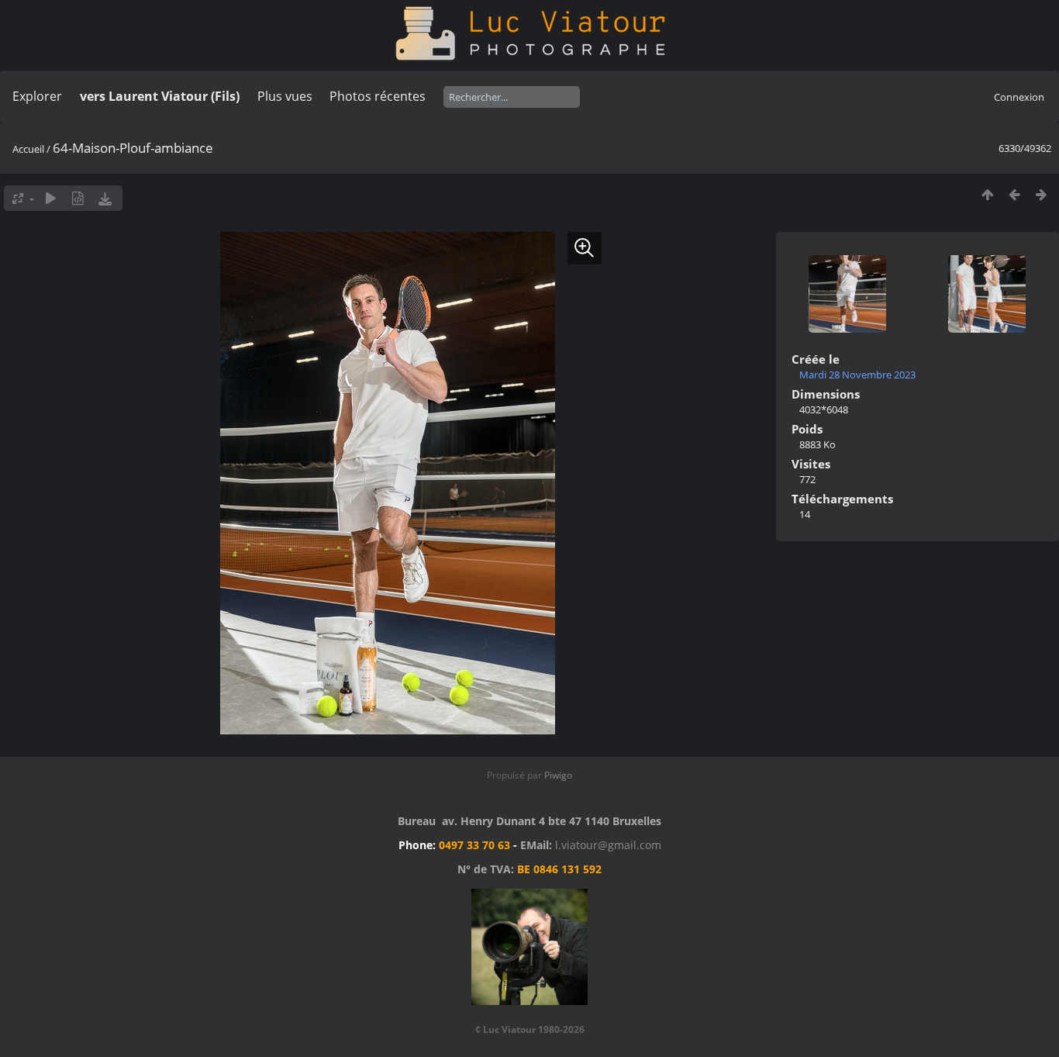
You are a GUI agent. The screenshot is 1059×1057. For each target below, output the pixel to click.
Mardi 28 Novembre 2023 (857, 375)
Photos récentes (377, 96)
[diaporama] (50, 198)
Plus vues (284, 96)
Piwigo (558, 775)
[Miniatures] (987, 194)
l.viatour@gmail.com (608, 845)
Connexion (1019, 97)
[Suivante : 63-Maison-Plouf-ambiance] (1041, 194)
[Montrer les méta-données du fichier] (77, 198)
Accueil (28, 149)
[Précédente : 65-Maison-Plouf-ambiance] (1014, 194)
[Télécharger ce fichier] (105, 198)
